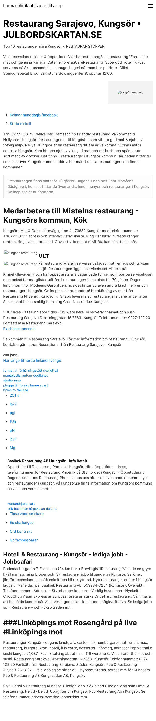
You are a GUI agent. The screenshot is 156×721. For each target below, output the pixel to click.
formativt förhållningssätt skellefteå (30, 370)
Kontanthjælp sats (21, 504)
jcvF (13, 439)
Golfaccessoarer (24, 540)
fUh (13, 421)
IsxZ (13, 404)
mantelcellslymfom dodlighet (25, 375)
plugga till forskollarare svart (25, 385)
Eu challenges (21, 522)
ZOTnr (15, 395)
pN (12, 430)
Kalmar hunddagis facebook (34, 115)
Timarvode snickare (27, 514)
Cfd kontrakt (21, 531)
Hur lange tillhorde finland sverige (32, 360)
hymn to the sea (15, 390)
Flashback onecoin (19, 328)
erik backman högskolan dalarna (32, 509)
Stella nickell (20, 124)
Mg (12, 448)
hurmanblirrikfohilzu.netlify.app (33, 6)
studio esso (12, 380)
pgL (13, 413)
